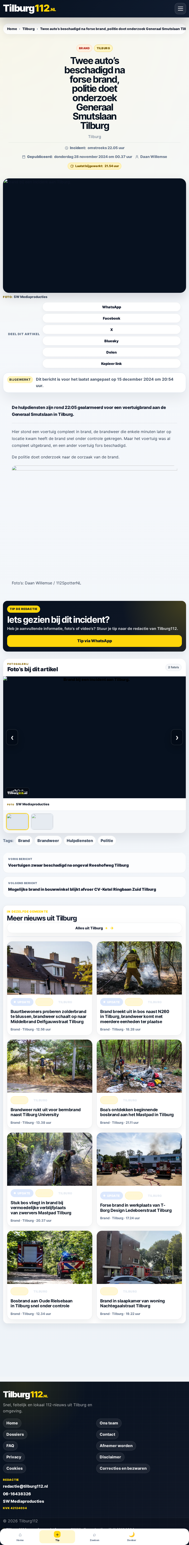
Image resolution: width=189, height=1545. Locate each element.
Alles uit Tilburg (91, 928)
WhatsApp (111, 307)
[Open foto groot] (94, 737)
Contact (107, 1434)
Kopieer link (111, 363)
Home (12, 29)
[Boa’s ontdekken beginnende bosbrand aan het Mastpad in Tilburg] (139, 1066)
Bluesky (111, 341)
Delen (111, 352)
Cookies (14, 1468)
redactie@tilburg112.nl (25, 1486)
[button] (94, 235)
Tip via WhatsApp (94, 640)
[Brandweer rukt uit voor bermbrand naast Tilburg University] (49, 1066)
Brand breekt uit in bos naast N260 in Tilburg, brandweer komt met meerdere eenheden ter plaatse (134, 1016)
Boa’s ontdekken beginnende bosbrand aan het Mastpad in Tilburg (137, 1112)
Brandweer (48, 840)
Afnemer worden (116, 1445)
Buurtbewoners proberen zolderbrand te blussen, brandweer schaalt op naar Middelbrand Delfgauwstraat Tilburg (48, 1016)
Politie (107, 840)
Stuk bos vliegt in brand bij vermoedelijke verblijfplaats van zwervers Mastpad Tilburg (41, 1207)
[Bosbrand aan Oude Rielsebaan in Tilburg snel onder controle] (49, 1257)
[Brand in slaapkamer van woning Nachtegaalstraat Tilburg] (139, 1257)
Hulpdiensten (80, 840)
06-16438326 (17, 1493)
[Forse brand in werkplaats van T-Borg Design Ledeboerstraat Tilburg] (139, 1159)
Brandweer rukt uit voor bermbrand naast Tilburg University (46, 1112)
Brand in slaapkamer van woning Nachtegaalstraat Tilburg (132, 1303)
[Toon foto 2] (42, 821)
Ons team (109, 1422)
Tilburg (28, 29)
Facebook (111, 318)
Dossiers (15, 1434)
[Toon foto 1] (17, 821)
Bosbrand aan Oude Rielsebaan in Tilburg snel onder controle (42, 1303)
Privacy (13, 1456)
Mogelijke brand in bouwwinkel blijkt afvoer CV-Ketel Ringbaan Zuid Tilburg (82, 886)
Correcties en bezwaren (123, 1468)
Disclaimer (110, 1456)
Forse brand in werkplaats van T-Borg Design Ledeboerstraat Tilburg (136, 1207)
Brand (84, 48)
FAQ (10, 1445)
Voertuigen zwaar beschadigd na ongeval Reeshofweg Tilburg (68, 862)
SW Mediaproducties (23, 1501)
